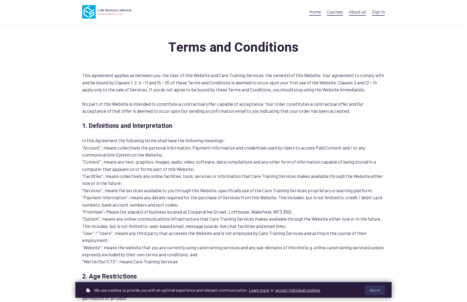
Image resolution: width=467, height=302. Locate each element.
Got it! (375, 290)
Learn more (259, 290)
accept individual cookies (297, 290)
